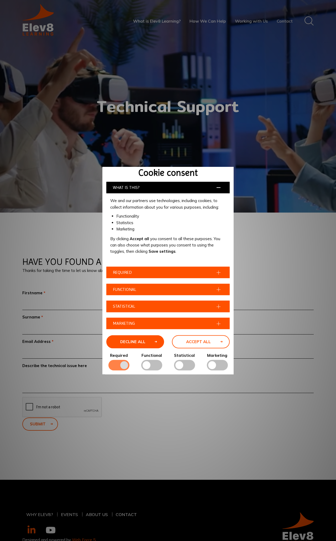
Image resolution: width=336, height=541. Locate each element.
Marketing (217, 355)
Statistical (184, 355)
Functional (151, 355)
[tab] (168, 187)
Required (119, 355)
